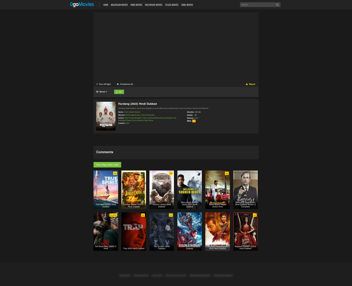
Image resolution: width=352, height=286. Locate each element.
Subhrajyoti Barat (124, 120)
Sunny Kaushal (137, 120)
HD (120, 92)
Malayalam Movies (119, 4)
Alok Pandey (129, 118)
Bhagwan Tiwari (141, 118)
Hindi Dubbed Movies (132, 112)
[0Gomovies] (82, 4)
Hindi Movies (136, 4)
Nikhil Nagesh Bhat (133, 115)
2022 (196, 118)
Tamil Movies (187, 4)
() (126, 84)
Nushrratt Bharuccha (155, 118)
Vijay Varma (148, 120)
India (127, 123)
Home (105, 4)
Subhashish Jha (170, 118)
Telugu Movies (171, 4)
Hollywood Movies (153, 4)
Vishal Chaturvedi (147, 115)
